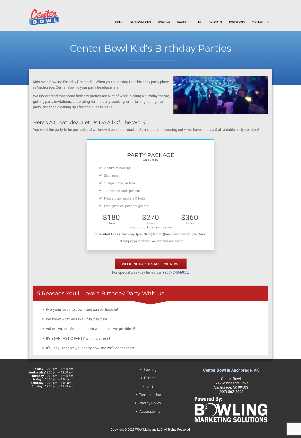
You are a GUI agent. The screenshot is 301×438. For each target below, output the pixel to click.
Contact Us (260, 22)
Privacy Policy (150, 403)
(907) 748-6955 (175, 272)
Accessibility (149, 411)
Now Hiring (237, 22)
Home (119, 22)
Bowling (164, 22)
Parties (183, 22)
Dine (199, 22)
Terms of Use (150, 395)
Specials (215, 22)
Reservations (140, 22)
